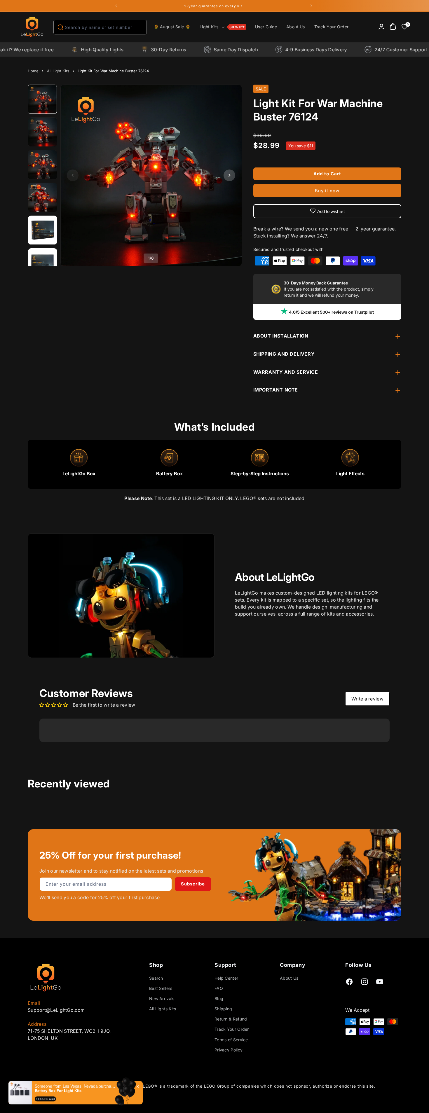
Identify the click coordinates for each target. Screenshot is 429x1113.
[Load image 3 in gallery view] (42, 165)
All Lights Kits (162, 1008)
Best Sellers (160, 988)
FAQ (218, 988)
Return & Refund (230, 1018)
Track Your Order (231, 1029)
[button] (222, 27)
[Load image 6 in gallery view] (42, 263)
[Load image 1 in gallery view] (42, 99)
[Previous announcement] (116, 5)
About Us (289, 978)
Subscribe (193, 884)
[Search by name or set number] (60, 27)
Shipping (223, 1008)
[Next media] (229, 175)
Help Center (226, 978)
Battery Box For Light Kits (58, 1090)
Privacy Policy (228, 1049)
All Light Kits (58, 71)
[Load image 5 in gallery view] (42, 230)
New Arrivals (162, 998)
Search (156, 978)
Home (33, 71)
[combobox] (100, 27)
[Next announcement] (311, 5)
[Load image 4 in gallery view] (42, 197)
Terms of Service (231, 1039)
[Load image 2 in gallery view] (42, 132)
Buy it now (327, 190)
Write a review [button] (367, 699)
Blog (218, 998)
